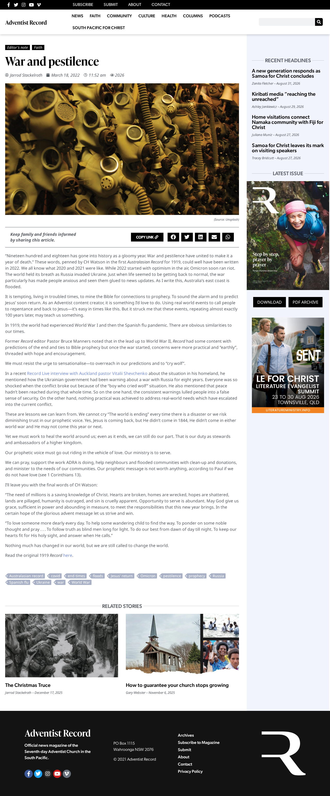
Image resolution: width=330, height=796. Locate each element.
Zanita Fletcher (262, 83)
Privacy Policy (190, 771)
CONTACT (161, 5)
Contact (185, 764)
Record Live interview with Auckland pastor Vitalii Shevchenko (87, 373)
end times (76, 575)
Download (269, 302)
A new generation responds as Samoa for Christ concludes (286, 73)
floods (98, 575)
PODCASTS (219, 15)
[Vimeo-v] (38, 4)
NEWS (77, 15)
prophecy (197, 575)
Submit (184, 749)
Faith (38, 47)
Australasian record (26, 575)
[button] (147, 237)
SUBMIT (111, 5)
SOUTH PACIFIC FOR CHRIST (98, 27)
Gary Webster (135, 692)
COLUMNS (193, 15)
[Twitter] (16, 4)
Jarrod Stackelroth (26, 75)
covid (55, 575)
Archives (186, 735)
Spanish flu (19, 582)
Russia (218, 575)
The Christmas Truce (28, 685)
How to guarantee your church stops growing (177, 685)
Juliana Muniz (262, 134)
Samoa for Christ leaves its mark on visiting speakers (288, 148)
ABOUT (134, 5)
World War (81, 582)
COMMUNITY (119, 15)
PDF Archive (305, 302)
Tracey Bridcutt (263, 158)
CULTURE (146, 15)
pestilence (172, 575)
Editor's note (17, 47)
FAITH (95, 15)
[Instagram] (23, 4)
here (67, 555)
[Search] (319, 22)
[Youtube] (31, 4)
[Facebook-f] (8, 4)
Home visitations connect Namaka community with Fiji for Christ (287, 122)
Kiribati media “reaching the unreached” (284, 96)
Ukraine (43, 582)
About (183, 756)
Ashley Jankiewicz (264, 106)
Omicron (148, 575)
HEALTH (169, 15)
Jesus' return (122, 575)
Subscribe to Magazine (199, 742)
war (60, 582)
